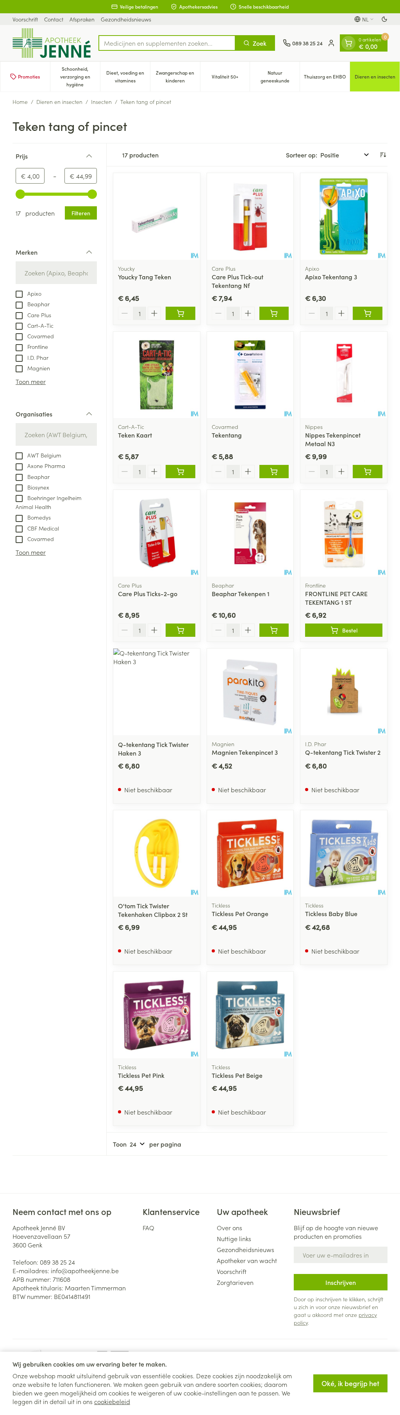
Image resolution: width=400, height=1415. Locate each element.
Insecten (101, 101)
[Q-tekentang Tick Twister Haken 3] (156, 692)
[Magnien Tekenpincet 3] (250, 692)
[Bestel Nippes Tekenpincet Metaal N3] (367, 471)
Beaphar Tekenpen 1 (241, 593)
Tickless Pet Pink (141, 1075)
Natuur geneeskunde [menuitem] (280, 76)
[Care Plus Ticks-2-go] (156, 533)
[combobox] (167, 43)
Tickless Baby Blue (331, 913)
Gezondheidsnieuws (126, 19)
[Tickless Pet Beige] (250, 1015)
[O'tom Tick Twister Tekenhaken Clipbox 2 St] (156, 853)
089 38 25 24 (57, 1262)
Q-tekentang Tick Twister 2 (342, 752)
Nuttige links (234, 1238)
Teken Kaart (135, 435)
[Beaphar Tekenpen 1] (250, 533)
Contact (53, 19)
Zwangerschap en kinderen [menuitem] (178, 76)
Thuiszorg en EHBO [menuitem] (327, 78)
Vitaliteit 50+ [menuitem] (231, 78)
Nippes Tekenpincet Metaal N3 (333, 439)
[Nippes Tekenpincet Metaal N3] (343, 375)
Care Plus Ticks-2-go (147, 593)
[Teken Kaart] (156, 375)
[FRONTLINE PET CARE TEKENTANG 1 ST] (343, 533)
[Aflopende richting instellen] (383, 154)
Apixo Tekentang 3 (331, 276)
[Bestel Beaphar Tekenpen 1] (274, 630)
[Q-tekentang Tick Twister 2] (343, 692)
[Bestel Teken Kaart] (180, 471)
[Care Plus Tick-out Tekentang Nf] (250, 216)
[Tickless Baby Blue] (343, 853)
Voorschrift (25, 19)
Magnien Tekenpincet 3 (245, 752)
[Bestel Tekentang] (274, 471)
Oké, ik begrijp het (350, 1383)
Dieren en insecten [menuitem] (377, 78)
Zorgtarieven (235, 1282)
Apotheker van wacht (247, 1260)
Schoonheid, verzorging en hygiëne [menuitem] (80, 76)
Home (20, 101)
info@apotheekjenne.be (85, 1270)
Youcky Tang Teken (144, 276)
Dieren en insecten (59, 101)
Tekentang (227, 435)
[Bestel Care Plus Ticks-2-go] (180, 630)
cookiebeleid (112, 1401)
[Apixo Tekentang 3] (343, 216)
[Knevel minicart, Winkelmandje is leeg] (348, 43)
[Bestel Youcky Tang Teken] (180, 313)
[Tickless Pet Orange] (250, 853)
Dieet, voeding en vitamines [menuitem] (128, 76)
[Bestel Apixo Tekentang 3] (367, 313)
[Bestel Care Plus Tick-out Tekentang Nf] (274, 313)
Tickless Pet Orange (240, 913)
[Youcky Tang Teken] (156, 216)
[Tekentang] (250, 375)
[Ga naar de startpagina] (51, 43)
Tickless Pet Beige (237, 1075)
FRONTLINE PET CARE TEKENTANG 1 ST (336, 597)
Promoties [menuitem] (29, 76)
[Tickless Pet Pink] (156, 1015)
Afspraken (82, 19)
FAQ (148, 1227)
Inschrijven (340, 1282)
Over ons (229, 1227)
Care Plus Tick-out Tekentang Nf (237, 280)
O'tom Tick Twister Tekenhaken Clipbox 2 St (153, 909)
